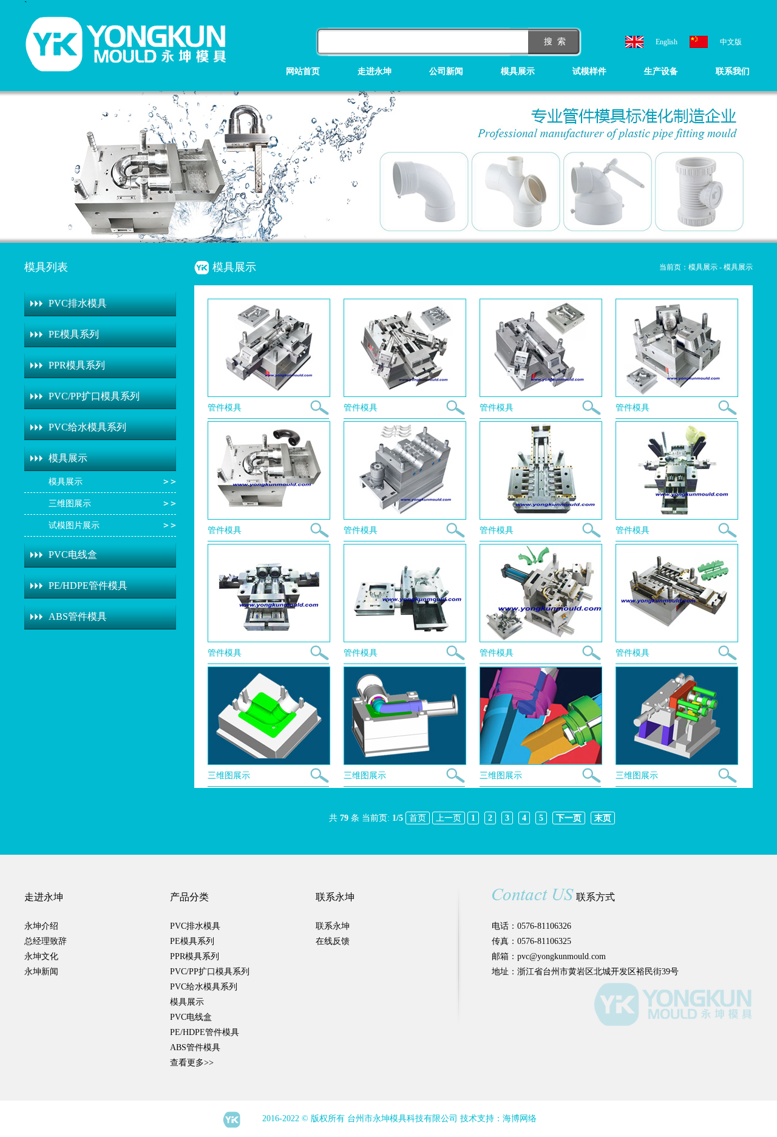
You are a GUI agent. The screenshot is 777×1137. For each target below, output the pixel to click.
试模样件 (589, 71)
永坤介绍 (41, 926)
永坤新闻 (41, 971)
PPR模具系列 (77, 365)
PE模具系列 (74, 334)
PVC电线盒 (73, 554)
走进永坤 (375, 71)
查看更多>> (192, 1062)
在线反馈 (333, 941)
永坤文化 (41, 956)
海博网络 (520, 1118)
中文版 (731, 42)
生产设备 (661, 71)
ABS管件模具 (78, 616)
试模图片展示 (74, 525)
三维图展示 (70, 503)
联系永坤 (333, 926)
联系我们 (733, 71)
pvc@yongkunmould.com (561, 956)
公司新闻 (446, 71)
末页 (602, 818)
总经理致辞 (45, 941)
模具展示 (518, 71)
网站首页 (303, 71)
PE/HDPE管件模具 (88, 585)
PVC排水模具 (78, 303)
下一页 (569, 818)
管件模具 (225, 407)
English (666, 42)
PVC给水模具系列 (87, 427)
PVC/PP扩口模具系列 (94, 396)
